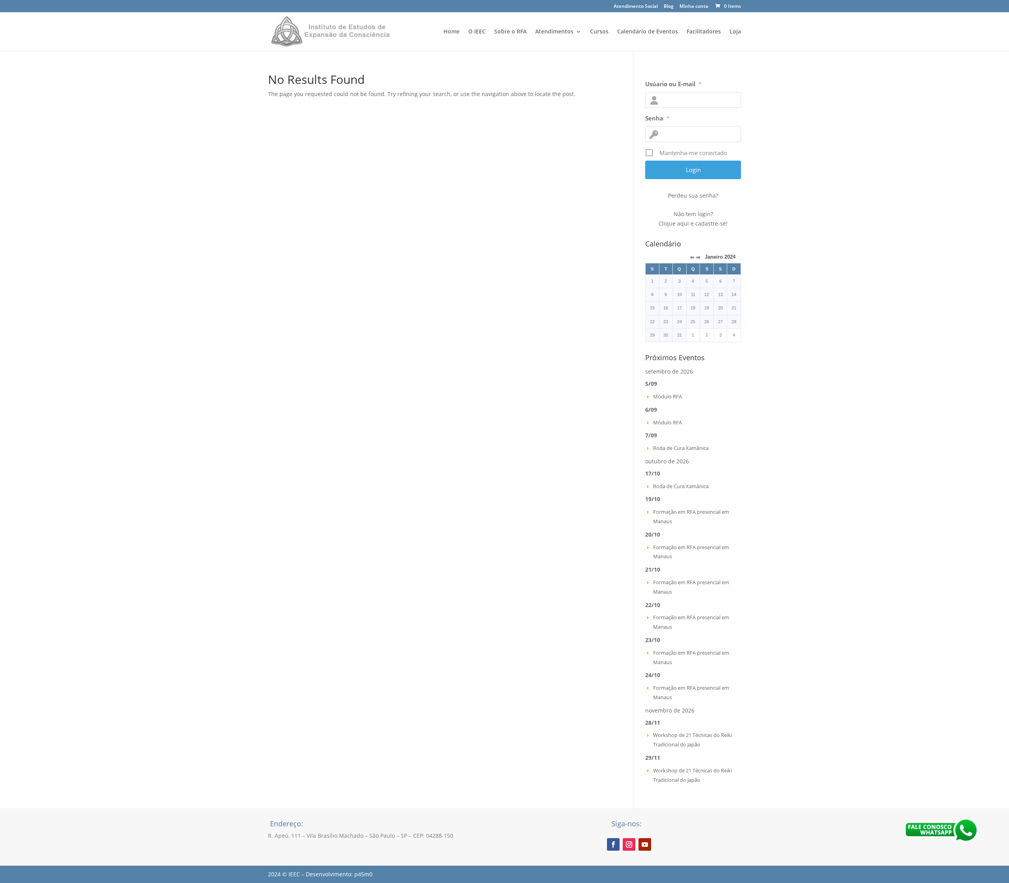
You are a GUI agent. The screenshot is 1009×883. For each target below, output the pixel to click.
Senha (657, 118)
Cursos (599, 32)
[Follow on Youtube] (645, 844)
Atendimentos (554, 32)
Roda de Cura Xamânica (681, 448)
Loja (735, 32)
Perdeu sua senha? (693, 195)
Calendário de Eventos (647, 32)
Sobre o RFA (510, 32)
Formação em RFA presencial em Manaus (691, 516)
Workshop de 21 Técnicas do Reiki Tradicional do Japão (692, 739)
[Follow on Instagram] (629, 844)
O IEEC (477, 32)
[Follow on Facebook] (613, 844)
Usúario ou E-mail (673, 84)
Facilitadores (704, 32)
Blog (669, 6)
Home (451, 32)
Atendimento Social (636, 6)
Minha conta (693, 6)
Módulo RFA (667, 396)
